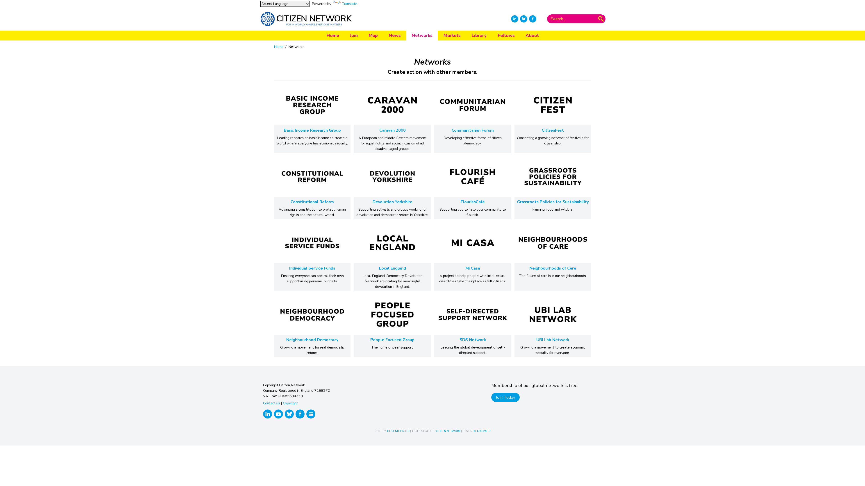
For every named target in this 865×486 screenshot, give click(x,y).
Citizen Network (448, 431)
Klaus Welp (482, 431)
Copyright (290, 403)
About (532, 35)
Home (332, 35)
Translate (349, 3)
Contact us (271, 403)
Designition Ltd (398, 431)
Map (373, 35)
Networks (422, 35)
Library (479, 35)
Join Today (505, 397)
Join (354, 35)
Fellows (506, 35)
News (395, 35)
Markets (452, 35)
